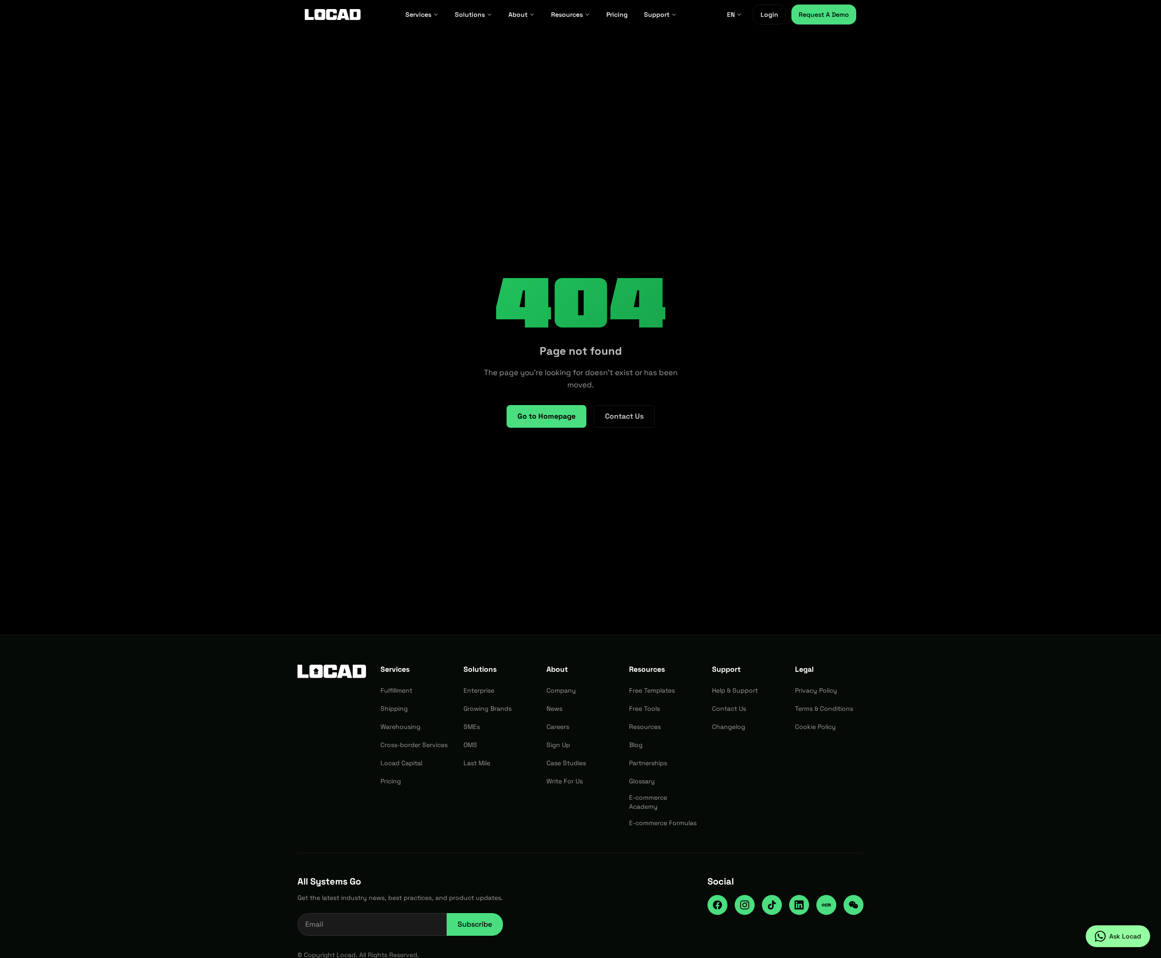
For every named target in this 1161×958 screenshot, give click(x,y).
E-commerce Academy (648, 802)
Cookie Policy (815, 727)
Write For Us (564, 781)
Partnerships (648, 763)
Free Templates (652, 690)
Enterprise (478, 690)
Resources (567, 14)
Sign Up (558, 745)
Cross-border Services (414, 745)
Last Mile (476, 763)
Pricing (617, 14)
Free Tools (644, 708)
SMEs (471, 727)
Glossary (642, 781)
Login (769, 14)
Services (418, 14)
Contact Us (624, 416)
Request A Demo (824, 14)
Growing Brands (487, 708)
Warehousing (400, 727)
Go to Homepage (546, 416)
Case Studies (566, 763)
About (517, 14)
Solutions (470, 14)
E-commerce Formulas (663, 823)
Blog (636, 745)
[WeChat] (853, 905)
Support (656, 14)
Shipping (394, 708)
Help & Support (735, 690)
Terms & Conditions (824, 708)
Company (561, 690)
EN (731, 14)
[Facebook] (717, 905)
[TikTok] (772, 905)
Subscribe (475, 924)
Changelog (728, 727)
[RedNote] (826, 905)
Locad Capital (401, 763)
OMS (470, 745)
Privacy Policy (816, 690)
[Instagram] (745, 905)
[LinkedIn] (799, 905)
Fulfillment (396, 690)
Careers (557, 727)
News (554, 708)
